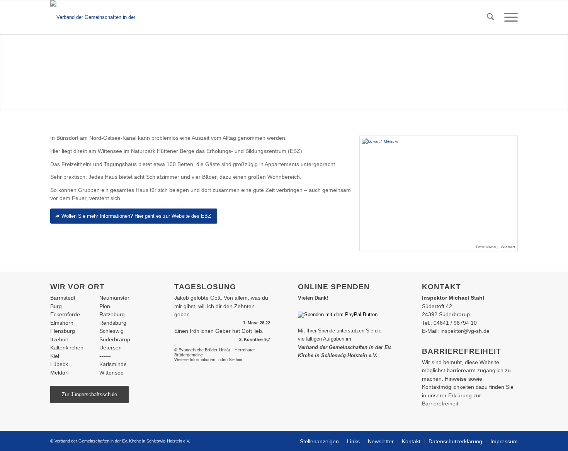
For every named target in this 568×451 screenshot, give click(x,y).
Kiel (54, 356)
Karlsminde (113, 364)
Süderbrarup (114, 339)
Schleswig (111, 331)
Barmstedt (62, 298)
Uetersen (110, 347)
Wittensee (111, 373)
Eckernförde (65, 314)
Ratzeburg (112, 314)
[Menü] (508, 17)
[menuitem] (490, 17)
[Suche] (490, 17)
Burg (56, 306)
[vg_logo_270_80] (101, 17)
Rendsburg (112, 323)
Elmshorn (61, 323)
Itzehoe (59, 339)
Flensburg (62, 331)
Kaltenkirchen (66, 347)
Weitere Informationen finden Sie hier (208, 359)
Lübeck (59, 364)
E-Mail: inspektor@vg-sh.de (456, 331)
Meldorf (59, 373)
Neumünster (114, 298)
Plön (104, 306)
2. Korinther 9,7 (254, 339)
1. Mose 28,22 (256, 322)
